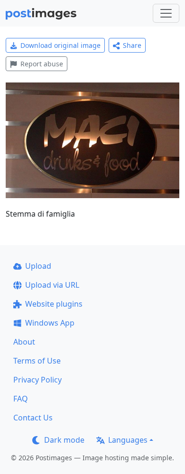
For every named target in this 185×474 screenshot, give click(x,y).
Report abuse (41, 63)
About (24, 342)
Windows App (49, 323)
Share (132, 45)
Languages (128, 440)
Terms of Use (37, 361)
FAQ (20, 398)
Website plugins (54, 304)
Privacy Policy (37, 379)
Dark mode (64, 440)
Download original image (60, 45)
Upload (38, 266)
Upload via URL (52, 285)
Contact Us (33, 417)
